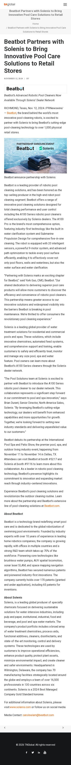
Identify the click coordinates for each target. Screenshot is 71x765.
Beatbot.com (51, 506)
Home (36, 23)
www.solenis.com (20, 707)
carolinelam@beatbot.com (38, 715)
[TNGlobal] (9, 4)
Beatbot (11, 113)
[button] (65, 4)
